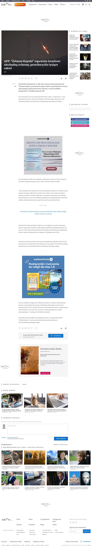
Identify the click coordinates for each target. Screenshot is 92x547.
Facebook (85, 1)
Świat (5, 72)
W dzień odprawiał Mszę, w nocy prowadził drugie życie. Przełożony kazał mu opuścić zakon (74, 48)
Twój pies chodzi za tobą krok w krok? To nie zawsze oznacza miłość (34, 411)
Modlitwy (44, 534)
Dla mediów (27, 545)
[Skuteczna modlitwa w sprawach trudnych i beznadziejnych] (85, 37)
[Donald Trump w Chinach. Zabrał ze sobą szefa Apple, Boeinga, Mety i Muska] (12, 478)
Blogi (23, 1)
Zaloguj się (3, 437)
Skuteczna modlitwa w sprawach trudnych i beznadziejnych (74, 37)
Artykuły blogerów (21, 532)
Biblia (2, 1)
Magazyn (8, 1)
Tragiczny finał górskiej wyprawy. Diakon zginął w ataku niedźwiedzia (56, 467)
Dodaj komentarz (61, 438)
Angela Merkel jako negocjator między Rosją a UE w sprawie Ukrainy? (79, 467)
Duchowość (32, 530)
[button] (83, 4)
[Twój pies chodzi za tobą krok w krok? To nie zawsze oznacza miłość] (34, 400)
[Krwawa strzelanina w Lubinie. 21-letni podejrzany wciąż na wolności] (34, 478)
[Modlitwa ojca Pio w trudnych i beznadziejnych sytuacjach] (85, 66)
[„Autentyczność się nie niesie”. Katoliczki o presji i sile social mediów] (85, 76)
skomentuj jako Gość (13, 437)
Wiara (50, 4)
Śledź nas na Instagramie (81, 125)
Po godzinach (45, 519)
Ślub (17, 534)
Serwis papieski (20, 530)
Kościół (72, 490)
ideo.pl (89, 545)
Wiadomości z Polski (6, 412)
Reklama (33, 545)
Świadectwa (32, 532)
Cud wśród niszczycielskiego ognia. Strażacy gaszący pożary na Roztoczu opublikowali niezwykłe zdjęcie (34, 468)
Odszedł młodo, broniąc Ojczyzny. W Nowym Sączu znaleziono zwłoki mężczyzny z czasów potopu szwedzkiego (11, 468)
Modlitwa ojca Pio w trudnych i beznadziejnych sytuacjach (73, 65)
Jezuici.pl (4, 541)
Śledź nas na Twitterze (80, 122)
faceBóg (28, 1)
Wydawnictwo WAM (16, 541)
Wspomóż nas (57, 335)
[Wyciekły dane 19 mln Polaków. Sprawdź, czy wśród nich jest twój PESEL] (57, 400)
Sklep (33, 1)
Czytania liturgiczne (46, 530)
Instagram (90, 1)
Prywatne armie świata (50, 349)
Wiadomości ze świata (52, 469)
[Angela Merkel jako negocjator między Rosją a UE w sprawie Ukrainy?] (80, 457)
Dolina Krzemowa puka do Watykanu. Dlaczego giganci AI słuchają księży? (79, 487)
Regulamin (8, 545)
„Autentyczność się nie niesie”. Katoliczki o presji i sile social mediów (73, 75)
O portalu (3, 545)
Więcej (62, 4)
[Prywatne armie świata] (30, 360)
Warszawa (72, 4)
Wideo (56, 4)
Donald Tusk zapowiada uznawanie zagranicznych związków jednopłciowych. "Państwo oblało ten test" (56, 489)
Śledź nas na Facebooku (80, 119)
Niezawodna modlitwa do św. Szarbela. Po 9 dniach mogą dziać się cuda (74, 56)
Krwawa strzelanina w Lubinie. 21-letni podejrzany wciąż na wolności (34, 487)
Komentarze (42, 4)
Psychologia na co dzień (47, 532)
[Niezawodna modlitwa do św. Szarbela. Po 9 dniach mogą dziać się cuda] (85, 56)
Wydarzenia (33, 4)
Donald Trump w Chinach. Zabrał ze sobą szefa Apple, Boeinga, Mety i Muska (11, 488)
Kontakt (22, 545)
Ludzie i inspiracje (59, 532)
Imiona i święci (32, 534)
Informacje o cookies (40, 545)
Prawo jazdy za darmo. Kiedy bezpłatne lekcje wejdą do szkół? (11, 410)
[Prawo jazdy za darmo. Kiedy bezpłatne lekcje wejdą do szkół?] (12, 400)
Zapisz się (86, 531)
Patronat (47, 545)
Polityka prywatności (16, 545)
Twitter (87, 1)
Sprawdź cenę (45, 373)
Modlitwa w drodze (16, 1)
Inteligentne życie (56, 520)
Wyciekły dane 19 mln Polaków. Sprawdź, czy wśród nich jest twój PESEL (57, 411)
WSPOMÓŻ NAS (87, 541)
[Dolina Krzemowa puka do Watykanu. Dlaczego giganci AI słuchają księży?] (80, 478)
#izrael (24, 384)
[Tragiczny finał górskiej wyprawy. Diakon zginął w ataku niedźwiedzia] (57, 457)
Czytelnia (32, 525)
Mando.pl (27, 541)
